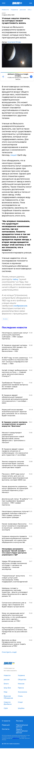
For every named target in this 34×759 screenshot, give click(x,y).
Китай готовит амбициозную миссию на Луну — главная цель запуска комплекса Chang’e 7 (14, 373)
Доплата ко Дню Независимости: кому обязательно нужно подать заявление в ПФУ (14, 643)
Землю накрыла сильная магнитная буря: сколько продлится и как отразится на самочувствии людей (15, 464)
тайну (16, 279)
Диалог (4, 13)
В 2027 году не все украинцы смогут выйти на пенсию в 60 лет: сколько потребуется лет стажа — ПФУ (15, 361)
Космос (5, 319)
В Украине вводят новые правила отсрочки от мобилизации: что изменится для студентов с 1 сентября (15, 452)
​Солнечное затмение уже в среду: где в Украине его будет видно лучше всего (14, 605)
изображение (20, 306)
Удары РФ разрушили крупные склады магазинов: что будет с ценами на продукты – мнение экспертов (14, 565)
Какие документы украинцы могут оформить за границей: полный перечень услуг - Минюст (15, 489)
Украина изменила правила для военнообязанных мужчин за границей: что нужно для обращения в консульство (15, 539)
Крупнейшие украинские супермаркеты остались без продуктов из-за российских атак (14, 631)
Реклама (19, 721)
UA (30, 3)
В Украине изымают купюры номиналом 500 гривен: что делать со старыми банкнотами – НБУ (14, 348)
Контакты (5, 729)
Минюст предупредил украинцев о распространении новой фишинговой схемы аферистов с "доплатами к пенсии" (13, 437)
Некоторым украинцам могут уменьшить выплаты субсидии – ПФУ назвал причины (15, 336)
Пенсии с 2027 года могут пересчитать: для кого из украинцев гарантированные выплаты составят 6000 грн (15, 477)
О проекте (6, 721)
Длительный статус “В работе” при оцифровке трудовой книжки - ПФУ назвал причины (15, 502)
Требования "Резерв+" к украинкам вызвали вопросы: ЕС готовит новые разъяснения (15, 386)
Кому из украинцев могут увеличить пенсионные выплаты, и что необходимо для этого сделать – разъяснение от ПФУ (14, 617)
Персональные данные (22, 726)
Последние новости (14, 327)
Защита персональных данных (22, 731)
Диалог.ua (16, 738)
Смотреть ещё (9, 652)
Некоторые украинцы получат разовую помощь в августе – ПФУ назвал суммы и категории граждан (15, 514)
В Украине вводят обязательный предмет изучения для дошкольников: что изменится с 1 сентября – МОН (15, 399)
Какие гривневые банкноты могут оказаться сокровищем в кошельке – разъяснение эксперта (15, 527)
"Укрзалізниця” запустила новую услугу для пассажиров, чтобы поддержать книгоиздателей (15, 579)
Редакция (6, 725)
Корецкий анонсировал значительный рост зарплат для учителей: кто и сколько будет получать (14, 412)
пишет (13, 155)
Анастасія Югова (14, 42)
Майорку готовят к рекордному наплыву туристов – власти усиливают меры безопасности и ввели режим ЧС (15, 592)
